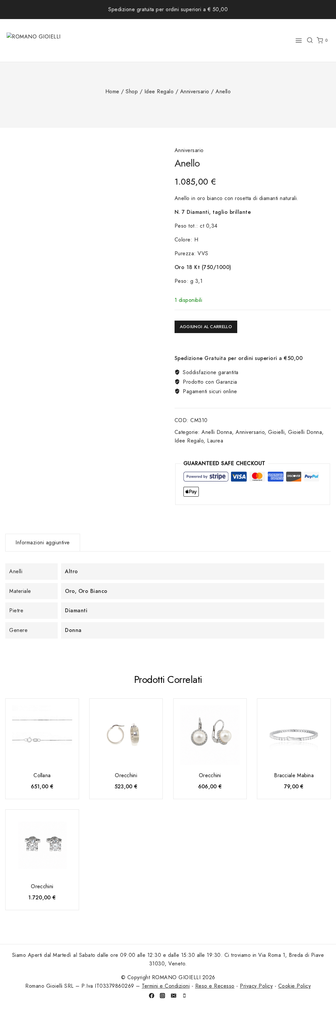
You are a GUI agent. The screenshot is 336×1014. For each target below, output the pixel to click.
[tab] (42, 543)
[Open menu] (298, 40)
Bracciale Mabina (294, 775)
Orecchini (126, 775)
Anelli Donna (216, 432)
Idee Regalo (189, 440)
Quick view (68, 713)
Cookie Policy (294, 986)
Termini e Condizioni (166, 986)
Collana (42, 775)
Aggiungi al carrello (206, 327)
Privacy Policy (256, 986)
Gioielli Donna (305, 432)
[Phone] (184, 995)
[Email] (173, 995)
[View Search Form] (309, 40)
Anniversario (189, 150)
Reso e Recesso (215, 986)
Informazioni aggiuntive (42, 542)
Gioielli (276, 432)
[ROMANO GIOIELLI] (34, 40)
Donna (73, 630)
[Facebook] (151, 995)
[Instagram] (162, 995)
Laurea (215, 440)
